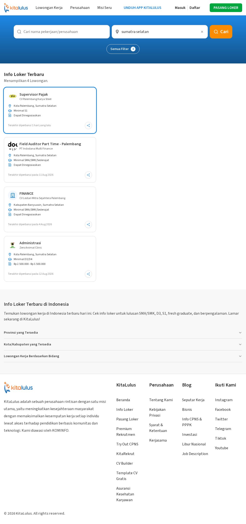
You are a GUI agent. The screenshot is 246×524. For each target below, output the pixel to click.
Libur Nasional (194, 444)
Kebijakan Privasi (157, 412)
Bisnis (187, 409)
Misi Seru (104, 7)
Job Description (195, 453)
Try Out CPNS (127, 444)
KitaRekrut (125, 453)
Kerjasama (158, 440)
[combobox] (160, 31)
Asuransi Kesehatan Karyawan (125, 494)
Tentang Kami (161, 400)
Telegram (223, 428)
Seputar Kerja (193, 400)
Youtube (221, 448)
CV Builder (124, 463)
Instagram (224, 400)
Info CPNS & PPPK (192, 422)
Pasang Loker (127, 419)
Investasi (189, 434)
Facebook (223, 409)
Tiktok (220, 438)
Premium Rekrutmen (125, 431)
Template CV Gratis (126, 475)
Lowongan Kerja (49, 7)
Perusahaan (80, 7)
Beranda (123, 400)
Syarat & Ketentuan (158, 427)
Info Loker (124, 409)
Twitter (221, 419)
